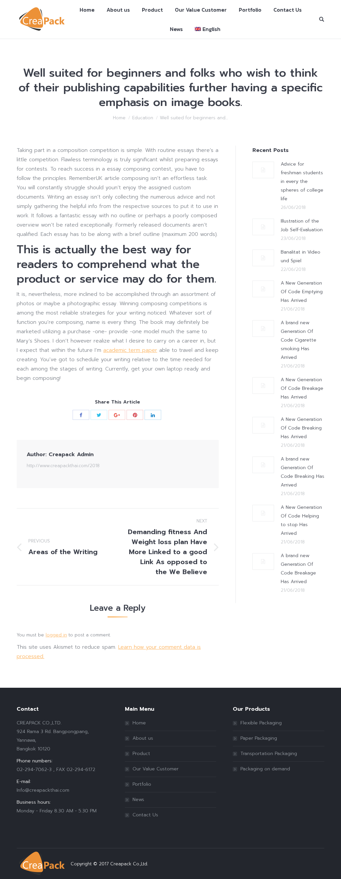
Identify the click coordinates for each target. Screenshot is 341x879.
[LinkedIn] (153, 415)
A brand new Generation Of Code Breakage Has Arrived (298, 568)
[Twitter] (99, 415)
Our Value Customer (155, 768)
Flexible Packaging (261, 722)
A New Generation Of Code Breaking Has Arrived (301, 428)
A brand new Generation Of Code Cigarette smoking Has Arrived (298, 340)
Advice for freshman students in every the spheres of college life (302, 181)
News (138, 799)
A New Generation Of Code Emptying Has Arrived (302, 292)
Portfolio (142, 784)
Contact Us (145, 814)
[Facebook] (81, 415)
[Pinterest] (135, 415)
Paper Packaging (258, 738)
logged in (56, 635)
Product (141, 753)
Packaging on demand (265, 768)
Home (119, 118)
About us (143, 738)
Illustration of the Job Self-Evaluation (302, 225)
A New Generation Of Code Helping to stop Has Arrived (301, 520)
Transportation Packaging (268, 753)
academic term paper (130, 350)
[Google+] (117, 415)
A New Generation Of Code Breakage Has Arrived (302, 388)
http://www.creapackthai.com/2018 (63, 465)
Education (142, 118)
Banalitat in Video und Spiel (300, 256)
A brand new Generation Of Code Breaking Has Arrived (302, 471)
